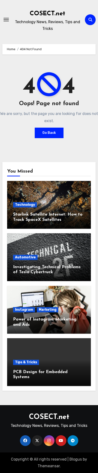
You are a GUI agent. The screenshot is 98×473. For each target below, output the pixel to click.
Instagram (24, 310)
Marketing (47, 310)
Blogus (75, 459)
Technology (25, 205)
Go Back (49, 133)
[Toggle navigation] (6, 19)
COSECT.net (47, 14)
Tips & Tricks (26, 362)
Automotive (25, 257)
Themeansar (49, 466)
